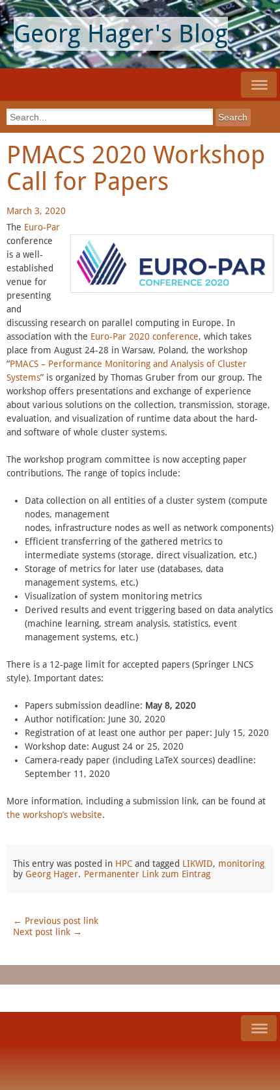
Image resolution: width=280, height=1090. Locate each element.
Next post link (47, 932)
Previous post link (55, 921)
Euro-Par (42, 227)
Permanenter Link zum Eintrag (147, 874)
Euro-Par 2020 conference (145, 336)
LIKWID (197, 863)
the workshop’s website (54, 815)
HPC (123, 863)
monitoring (241, 863)
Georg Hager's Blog (121, 34)
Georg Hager (51, 874)
